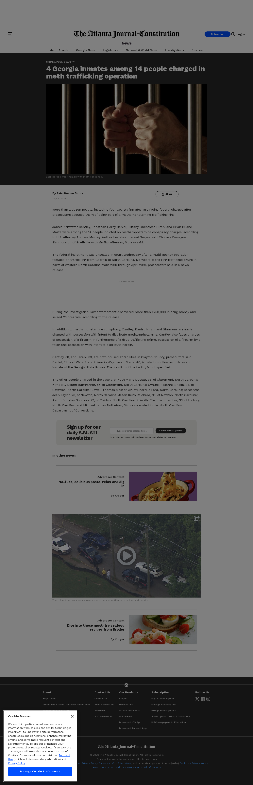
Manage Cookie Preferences (40, 771)
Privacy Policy (16, 763)
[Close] (72, 716)
